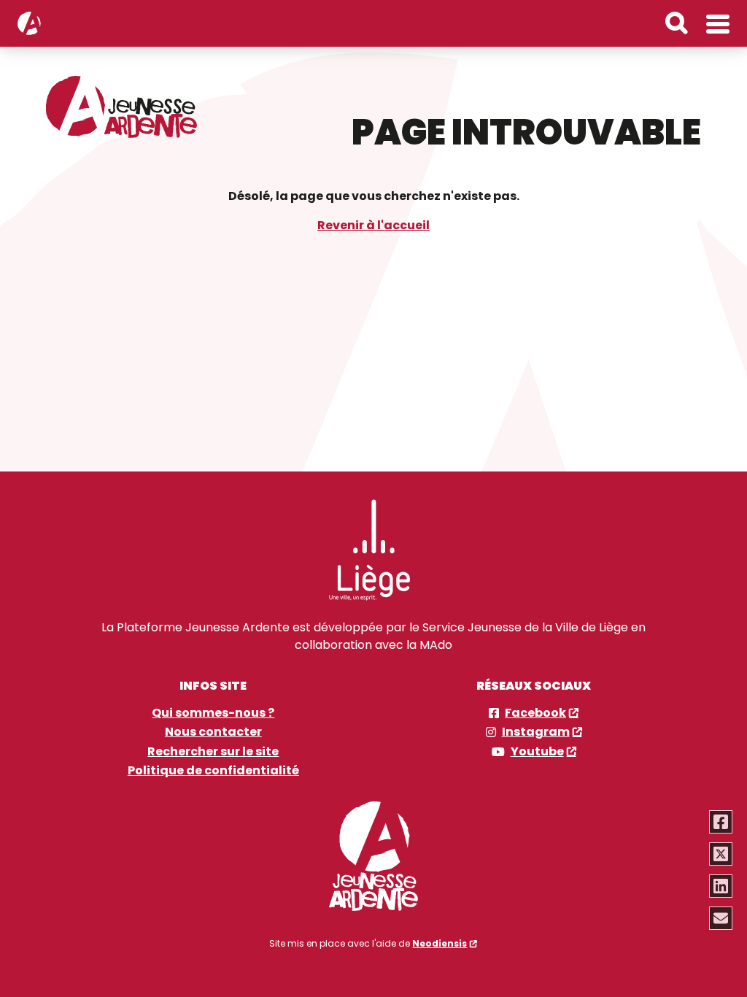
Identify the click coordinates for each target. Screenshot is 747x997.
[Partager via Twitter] (720, 854)
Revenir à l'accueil (373, 225)
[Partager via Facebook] (720, 822)
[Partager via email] (720, 918)
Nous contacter (213, 732)
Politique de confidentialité (213, 770)
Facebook (535, 713)
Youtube (537, 751)
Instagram (536, 732)
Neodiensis (439, 943)
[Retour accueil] (29, 23)
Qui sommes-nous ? (213, 713)
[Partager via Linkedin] (720, 886)
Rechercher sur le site (213, 751)
